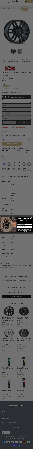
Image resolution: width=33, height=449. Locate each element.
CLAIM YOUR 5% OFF (24, 226)
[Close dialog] (31, 217)
